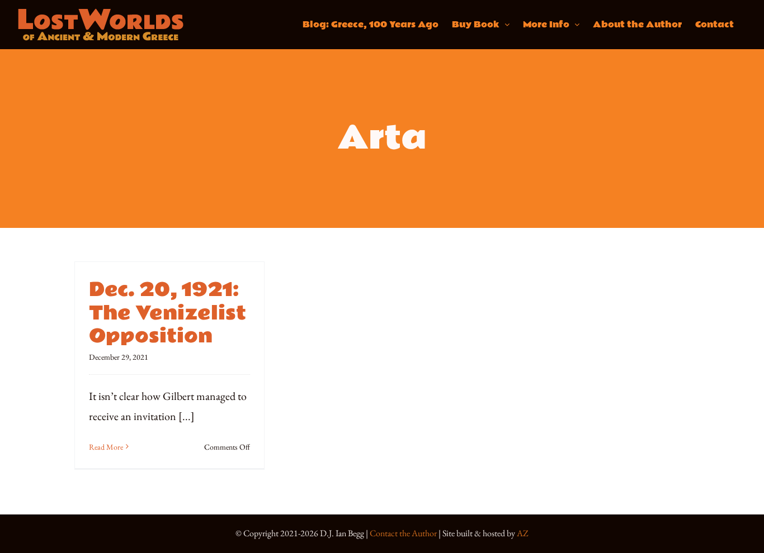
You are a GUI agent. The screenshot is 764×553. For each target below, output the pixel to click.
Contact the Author (403, 533)
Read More (106, 447)
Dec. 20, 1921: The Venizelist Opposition (167, 313)
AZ (523, 533)
